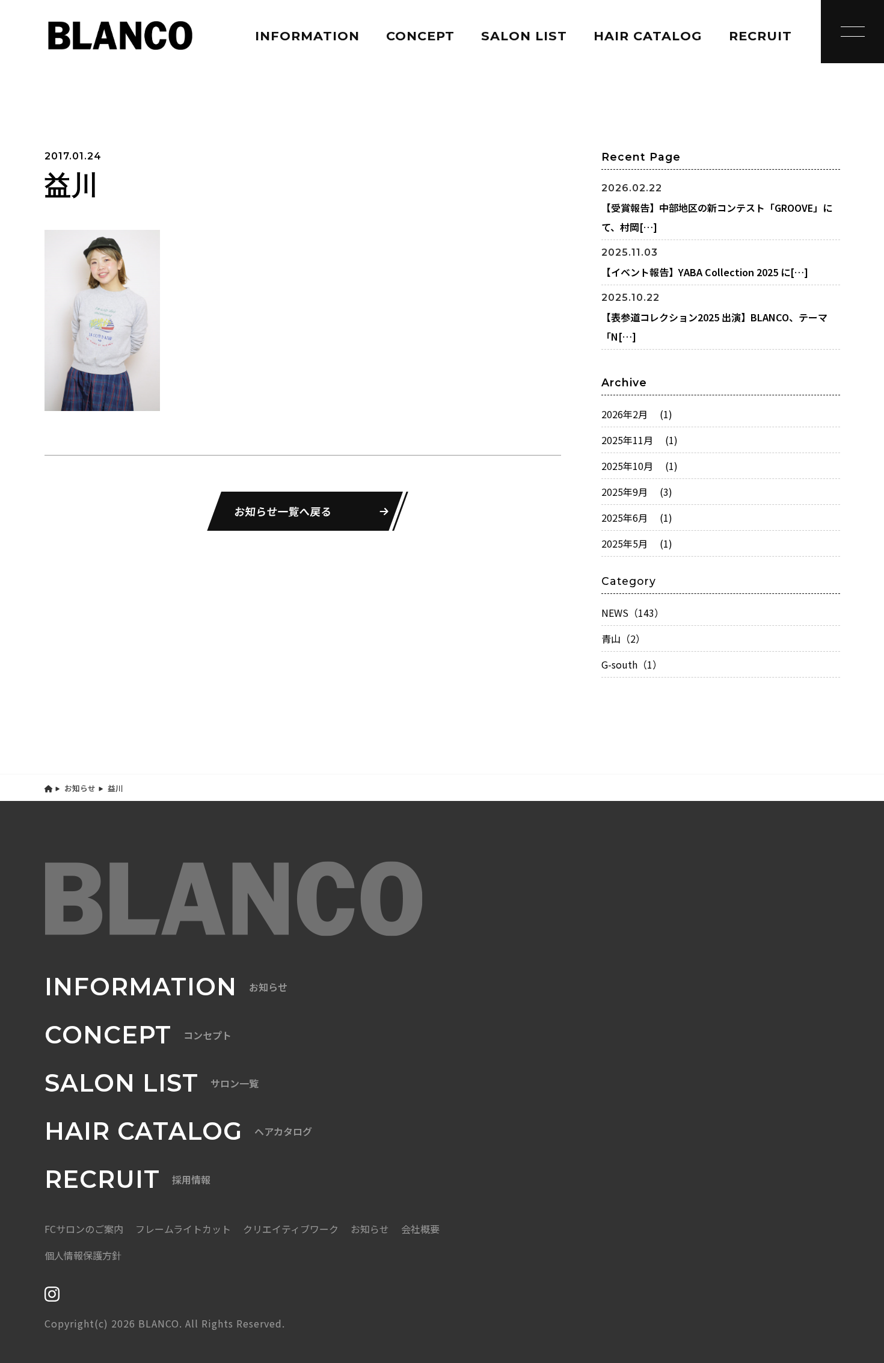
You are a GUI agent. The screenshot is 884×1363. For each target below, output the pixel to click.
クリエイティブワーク (291, 1229)
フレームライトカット (183, 1229)
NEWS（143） (632, 612)
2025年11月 (639, 440)
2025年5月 (636, 543)
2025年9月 (636, 491)
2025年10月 (639, 466)
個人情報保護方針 (83, 1255)
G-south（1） (631, 664)
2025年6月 (636, 517)
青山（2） (623, 638)
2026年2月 (636, 414)
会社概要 (420, 1229)
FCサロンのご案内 (84, 1229)
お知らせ (80, 788)
